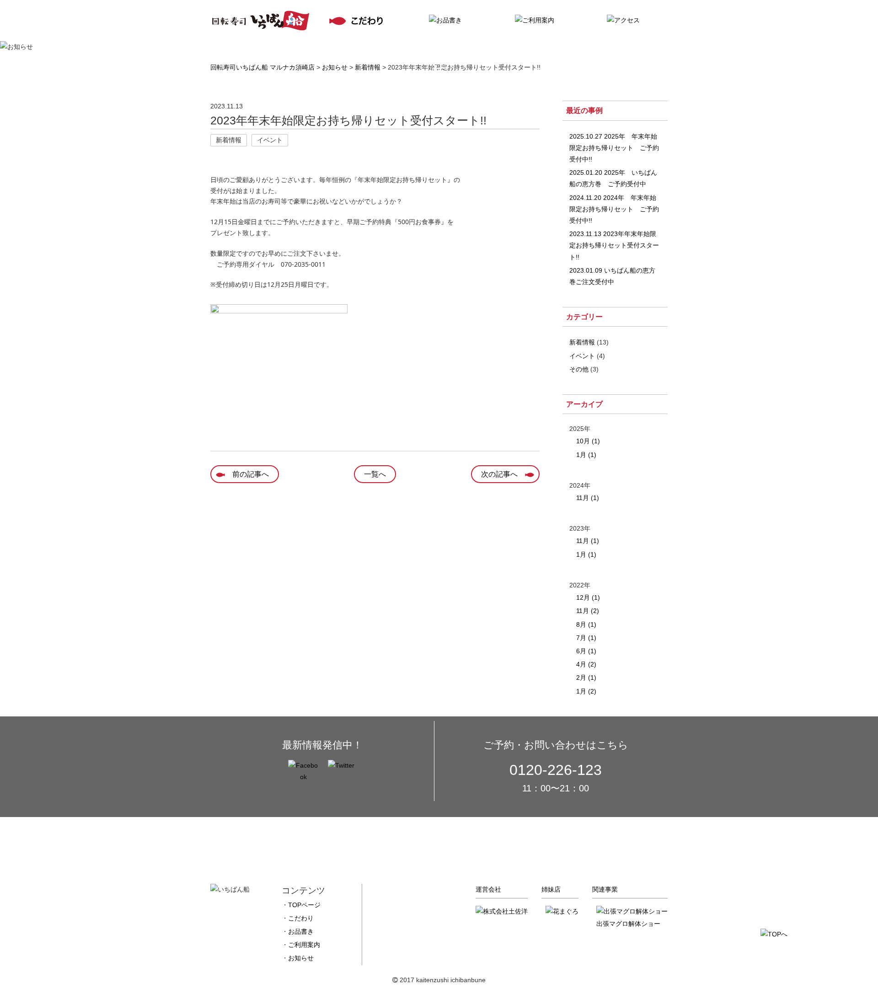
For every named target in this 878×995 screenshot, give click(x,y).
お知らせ (301, 958)
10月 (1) (588, 441)
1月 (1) (586, 454)
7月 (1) (586, 637)
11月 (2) (587, 610)
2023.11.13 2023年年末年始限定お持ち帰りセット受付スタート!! (614, 245)
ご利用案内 (304, 944)
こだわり (301, 918)
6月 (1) (586, 651)
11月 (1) (587, 497)
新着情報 (582, 342)
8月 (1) (586, 624)
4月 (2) (586, 664)
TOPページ (304, 905)
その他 (579, 369)
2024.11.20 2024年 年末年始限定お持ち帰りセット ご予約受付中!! (614, 209)
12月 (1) (588, 597)
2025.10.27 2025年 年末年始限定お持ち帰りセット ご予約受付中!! (614, 148)
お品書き (301, 931)
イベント (582, 356)
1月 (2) (586, 691)
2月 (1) (586, 677)
